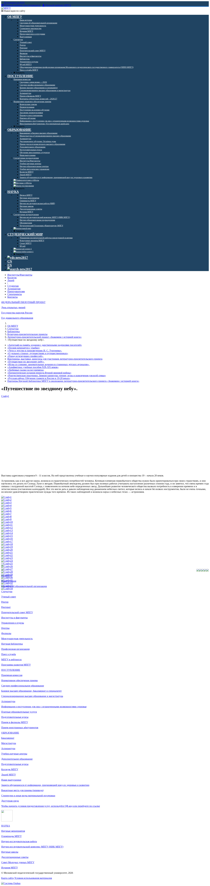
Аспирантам (13, 288)
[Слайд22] (7, 555)
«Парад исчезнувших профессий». (25, 356)
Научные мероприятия (13, 831)
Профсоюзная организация (15, 649)
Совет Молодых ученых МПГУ (17, 862)
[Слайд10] (7, 522)
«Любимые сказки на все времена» (25, 370)
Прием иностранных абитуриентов (19, 727)
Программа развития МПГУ (16, 664)
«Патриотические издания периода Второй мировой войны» (39, 372)
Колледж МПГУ (9, 769)
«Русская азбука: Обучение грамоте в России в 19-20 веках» (38, 378)
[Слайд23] (7, 558)
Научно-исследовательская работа (19, 841)
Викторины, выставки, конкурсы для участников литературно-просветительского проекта (54, 359)
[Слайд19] (7, 547)
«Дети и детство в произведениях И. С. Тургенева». (34, 350)
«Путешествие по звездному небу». (25, 361)
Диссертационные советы (14, 857)
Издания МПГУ (9, 867)
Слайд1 (5, 396)
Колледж (12, 277)
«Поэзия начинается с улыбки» (23, 347)
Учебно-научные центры (14, 753)
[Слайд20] (7, 549)
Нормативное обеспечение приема (19, 680)
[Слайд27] (7, 569)
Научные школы (9, 852)
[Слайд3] (6, 502)
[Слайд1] (6, 497)
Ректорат (6, 607)
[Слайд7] (6, 513)
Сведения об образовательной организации (24, 586)
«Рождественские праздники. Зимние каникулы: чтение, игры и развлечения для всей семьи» (56, 375)
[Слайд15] (7, 536)
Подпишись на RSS (14, 2)
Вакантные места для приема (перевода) (22, 790)
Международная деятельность (17, 638)
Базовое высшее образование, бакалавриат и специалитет (31, 691)
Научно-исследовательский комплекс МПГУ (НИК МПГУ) (32, 846)
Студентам (13, 286)
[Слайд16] (7, 538)
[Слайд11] (7, 525)
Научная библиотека (12, 643)
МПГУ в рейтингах (11, 659)
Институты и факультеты (14, 617)
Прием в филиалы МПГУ (14, 722)
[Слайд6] (6, 511)
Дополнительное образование (17, 759)
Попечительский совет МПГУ (17, 612)
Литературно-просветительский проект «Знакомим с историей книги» (44, 337)
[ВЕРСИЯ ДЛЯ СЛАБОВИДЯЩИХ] (17, 257)
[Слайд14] (7, 533)
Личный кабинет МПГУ (58, 5)
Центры (5, 628)
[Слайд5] (6, 508)
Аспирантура (8, 701)
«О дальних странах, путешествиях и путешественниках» (37, 353)
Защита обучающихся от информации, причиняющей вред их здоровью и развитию (45, 785)
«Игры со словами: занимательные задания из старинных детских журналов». (48, 364)
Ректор (4, 602)
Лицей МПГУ (8, 774)
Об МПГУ (12, 326)
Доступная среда (10, 800)
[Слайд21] (7, 552)
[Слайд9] (6, 519)
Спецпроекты (14, 294)
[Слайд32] (7, 583)
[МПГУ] (6, 8)
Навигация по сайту (14, 11)
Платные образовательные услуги (19, 712)
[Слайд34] (7, 588)
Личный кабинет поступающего (22, 5)
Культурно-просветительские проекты (27, 334)
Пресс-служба (8, 654)
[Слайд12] (7, 527)
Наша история (8, 581)
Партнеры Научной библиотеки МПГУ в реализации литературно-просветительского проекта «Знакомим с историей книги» (73, 381)
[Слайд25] (7, 563)
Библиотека (13, 331)
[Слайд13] (7, 530)
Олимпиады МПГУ (11, 836)
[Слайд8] (6, 516)
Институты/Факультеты (19, 275)
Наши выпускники (11, 780)
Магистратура (8, 743)
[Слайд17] (7, 541)
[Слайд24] (7, 561)
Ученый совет (8, 596)
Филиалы (6, 633)
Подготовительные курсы (14, 717)
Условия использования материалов (33, 878)
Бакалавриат (7, 738)
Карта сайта (7, 878)
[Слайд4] (6, 505)
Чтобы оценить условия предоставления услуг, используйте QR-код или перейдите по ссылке (50, 806)
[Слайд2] (6, 500)
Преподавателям (16, 291)
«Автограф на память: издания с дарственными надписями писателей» (44, 345)
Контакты (12, 297)
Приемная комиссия (11, 675)
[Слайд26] (7, 566)
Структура (12, 328)
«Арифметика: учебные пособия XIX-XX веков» (33, 367)
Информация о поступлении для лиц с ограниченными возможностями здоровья (43, 706)
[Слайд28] (7, 572)
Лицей (10, 280)
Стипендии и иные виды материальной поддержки (28, 795)
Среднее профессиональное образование (22, 685)
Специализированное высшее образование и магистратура (32, 696)
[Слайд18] (7, 544)
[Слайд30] (7, 577)
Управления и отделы (12, 623)
